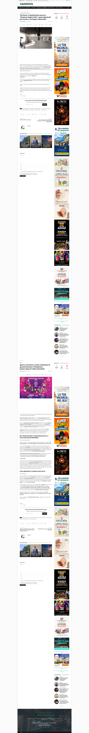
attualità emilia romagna (25, 108)
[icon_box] (47, 0)
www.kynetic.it (36, 732)
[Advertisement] (36, 56)
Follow (62, 15)
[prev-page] (20, 149)
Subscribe (67, 15)
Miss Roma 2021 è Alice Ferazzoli (25, 119)
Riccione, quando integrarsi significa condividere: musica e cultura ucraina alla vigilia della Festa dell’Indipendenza (46, 145)
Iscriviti (44, 104)
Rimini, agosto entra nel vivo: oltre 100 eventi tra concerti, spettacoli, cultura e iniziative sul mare (64, 352)
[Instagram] (67, 0)
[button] (68, 8)
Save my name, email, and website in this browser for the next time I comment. (32, 171)
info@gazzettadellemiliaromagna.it (46, 721)
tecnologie (32, 732)
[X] (48, 727)
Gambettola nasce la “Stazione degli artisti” (35, 108)
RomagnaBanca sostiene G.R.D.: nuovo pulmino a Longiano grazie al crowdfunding (25, 145)
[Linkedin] (68, 0)
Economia (60, 332)
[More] (50, 25)
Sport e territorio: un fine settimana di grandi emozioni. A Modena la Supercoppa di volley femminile (44, 120)
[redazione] (20, 21)
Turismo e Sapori (61, 344)
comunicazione (28, 732)
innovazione (24, 732)
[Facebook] (66, 0)
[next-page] (21, 149)
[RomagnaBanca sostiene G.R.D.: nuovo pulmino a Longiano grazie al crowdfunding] (25, 141)
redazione (23, 21)
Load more (61, 356)
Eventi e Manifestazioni (46, 142)
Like (56, 15)
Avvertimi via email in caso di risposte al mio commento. (29, 173)
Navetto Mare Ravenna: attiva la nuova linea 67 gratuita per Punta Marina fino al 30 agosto (63, 346)
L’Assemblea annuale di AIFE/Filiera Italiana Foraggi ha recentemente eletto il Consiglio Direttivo (36, 145)
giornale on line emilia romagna (46, 108)
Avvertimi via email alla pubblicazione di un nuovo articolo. (29, 174)
